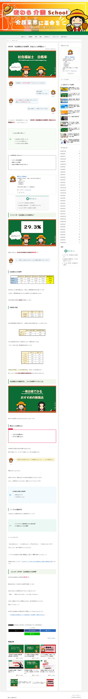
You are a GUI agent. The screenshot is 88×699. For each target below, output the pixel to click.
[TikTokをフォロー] (22, 192)
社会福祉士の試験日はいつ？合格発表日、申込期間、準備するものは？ (27, 614)
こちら (29, 189)
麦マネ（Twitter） (22, 176)
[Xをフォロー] (18, 192)
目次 (30, 198)
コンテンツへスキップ (5, 1)
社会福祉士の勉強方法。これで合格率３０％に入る (30, 205)
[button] (79, 79)
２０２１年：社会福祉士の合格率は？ (27, 202)
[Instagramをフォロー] (20, 192)
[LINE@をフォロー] (23, 192)
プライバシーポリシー (76, 695)
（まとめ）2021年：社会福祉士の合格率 (27, 207)
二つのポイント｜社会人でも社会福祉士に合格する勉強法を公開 (36, 561)
